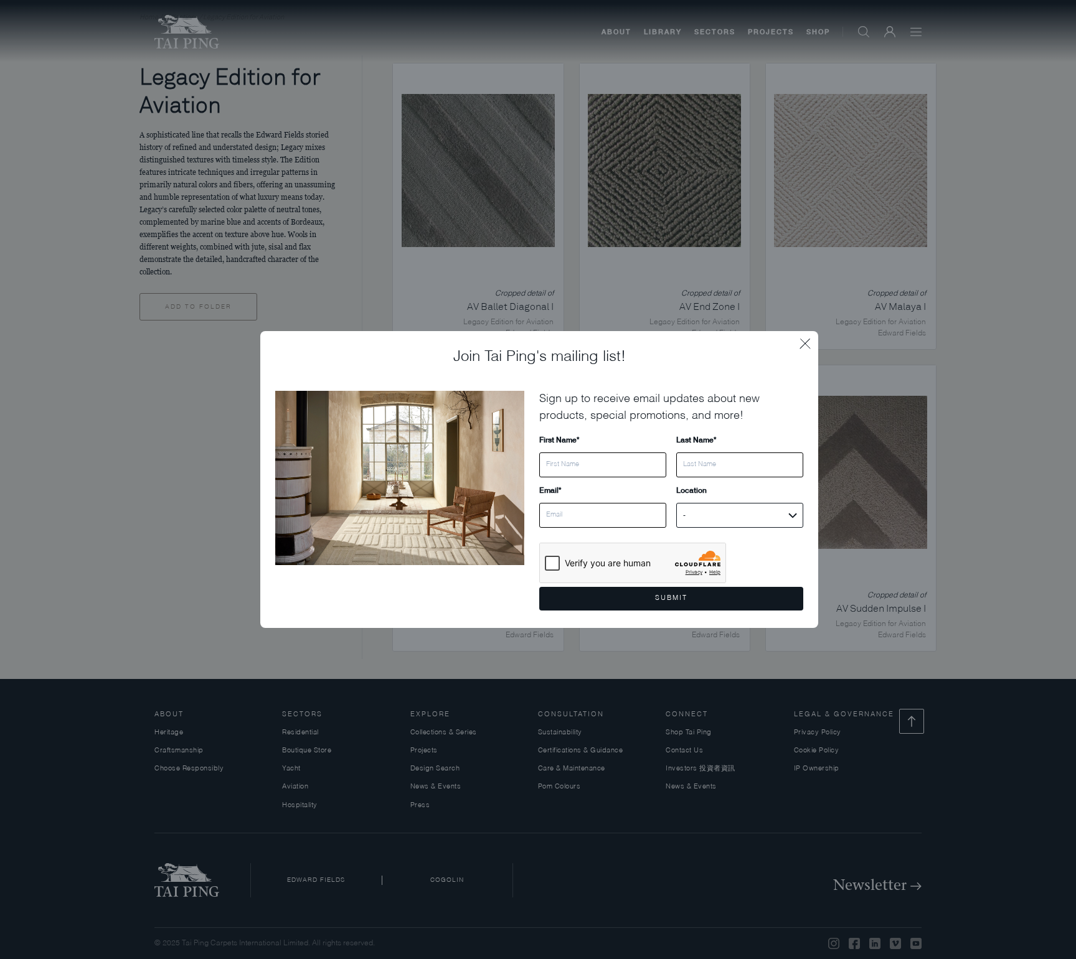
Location (691, 490)
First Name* (559, 439)
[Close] (809, 340)
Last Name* (696, 439)
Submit (671, 598)
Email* (550, 490)
